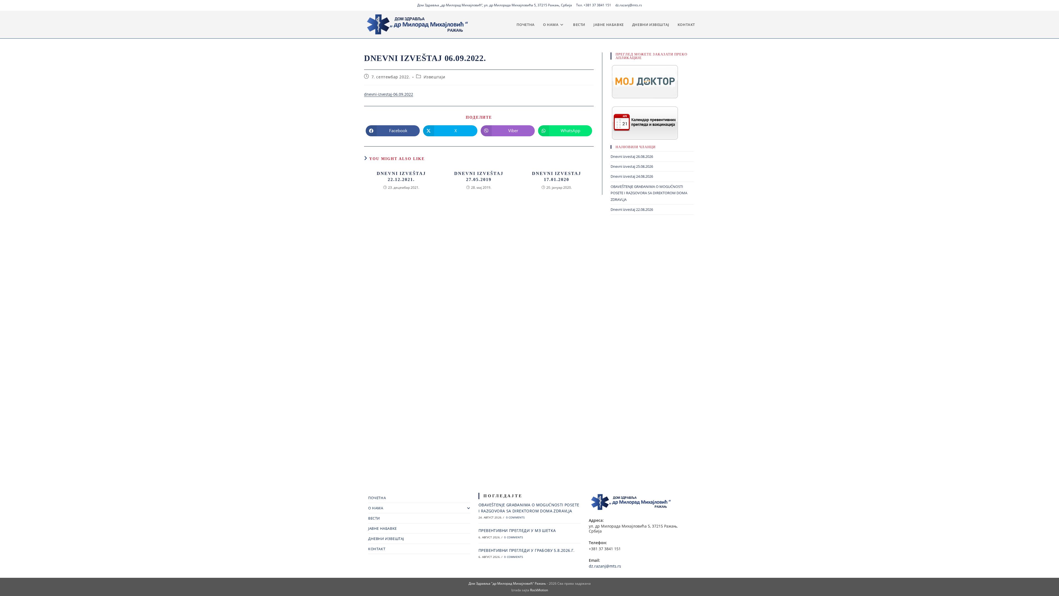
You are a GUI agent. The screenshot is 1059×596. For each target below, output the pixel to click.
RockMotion (539, 590)
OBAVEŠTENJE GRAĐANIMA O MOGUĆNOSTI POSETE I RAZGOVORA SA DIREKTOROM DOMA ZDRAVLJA (649, 193)
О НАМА (375, 507)
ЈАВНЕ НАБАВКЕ (382, 528)
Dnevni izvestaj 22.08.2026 (632, 209)
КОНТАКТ (376, 548)
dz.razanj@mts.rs (628, 5)
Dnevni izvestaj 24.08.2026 (632, 176)
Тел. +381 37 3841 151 (593, 5)
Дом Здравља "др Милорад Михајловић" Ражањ (507, 583)
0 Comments (515, 517)
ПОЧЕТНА (377, 497)
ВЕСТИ (374, 518)
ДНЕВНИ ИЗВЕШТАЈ (386, 538)
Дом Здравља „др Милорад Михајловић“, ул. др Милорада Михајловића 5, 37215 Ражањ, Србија (494, 5)
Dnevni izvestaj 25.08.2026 (632, 166)
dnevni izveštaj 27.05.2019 (478, 176)
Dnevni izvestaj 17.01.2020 (556, 176)
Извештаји (434, 76)
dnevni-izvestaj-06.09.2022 (388, 94)
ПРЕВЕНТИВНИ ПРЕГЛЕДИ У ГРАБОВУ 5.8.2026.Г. (526, 550)
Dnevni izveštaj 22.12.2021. (401, 176)
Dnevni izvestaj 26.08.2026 (632, 156)
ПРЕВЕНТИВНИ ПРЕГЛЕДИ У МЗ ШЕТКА (517, 530)
